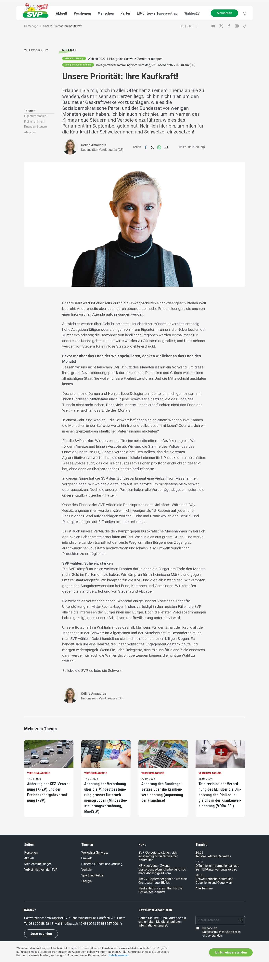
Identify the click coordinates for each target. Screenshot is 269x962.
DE (181, 26)
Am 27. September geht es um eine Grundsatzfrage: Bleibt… (162, 881)
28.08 (199, 875)
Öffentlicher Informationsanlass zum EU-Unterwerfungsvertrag (217, 867)
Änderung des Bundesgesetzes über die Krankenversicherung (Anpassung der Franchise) (162, 792)
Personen (31, 852)
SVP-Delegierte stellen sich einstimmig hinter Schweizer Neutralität (158, 856)
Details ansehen (119, 955)
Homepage (31, 26)
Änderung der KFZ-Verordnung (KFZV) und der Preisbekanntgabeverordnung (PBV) (48, 792)
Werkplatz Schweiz (94, 852)
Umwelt (86, 858)
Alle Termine (204, 888)
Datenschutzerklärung (216, 931)
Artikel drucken (188, 147)
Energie (86, 881)
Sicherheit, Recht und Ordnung (101, 864)
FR (189, 26)
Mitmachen (224, 13)
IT (197, 26)
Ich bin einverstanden (231, 952)
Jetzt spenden (41, 934)
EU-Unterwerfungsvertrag (157, 13)
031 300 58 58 (39, 924)
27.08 (199, 862)
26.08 (199, 852)
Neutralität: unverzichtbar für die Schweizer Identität (160, 890)
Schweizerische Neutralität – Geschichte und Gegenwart (215, 881)
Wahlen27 (192, 13)
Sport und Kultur (92, 875)
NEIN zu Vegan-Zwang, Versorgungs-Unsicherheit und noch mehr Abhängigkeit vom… (162, 869)
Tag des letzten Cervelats (213, 856)
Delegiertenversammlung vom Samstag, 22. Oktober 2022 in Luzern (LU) (145, 65)
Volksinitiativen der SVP (41, 870)
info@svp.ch (69, 924)
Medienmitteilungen (38, 864)
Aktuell (29, 858)
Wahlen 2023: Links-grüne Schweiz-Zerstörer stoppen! (125, 59)
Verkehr (86, 870)
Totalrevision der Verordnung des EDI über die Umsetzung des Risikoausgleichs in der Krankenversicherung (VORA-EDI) (220, 794)
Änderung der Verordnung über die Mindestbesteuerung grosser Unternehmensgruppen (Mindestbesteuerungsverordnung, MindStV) (105, 797)
